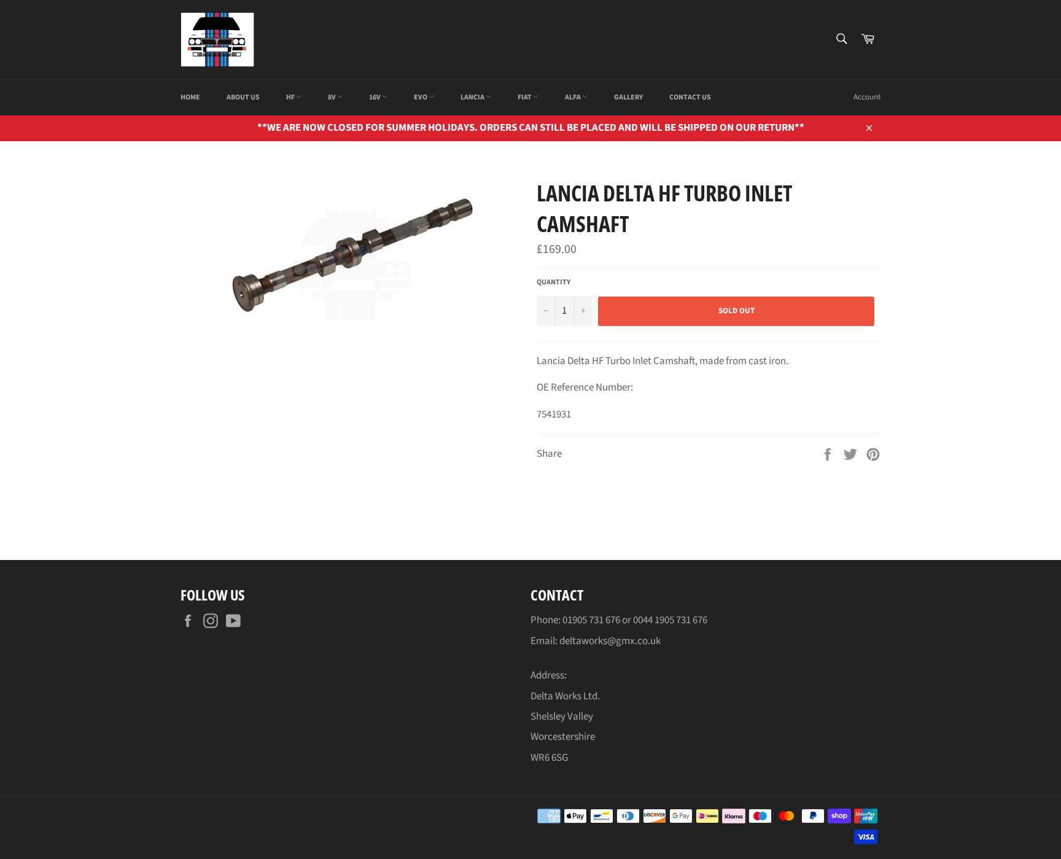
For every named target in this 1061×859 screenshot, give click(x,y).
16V (375, 97)
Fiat (525, 97)
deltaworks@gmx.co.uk (610, 641)
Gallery (628, 97)
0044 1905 (654, 620)
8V (332, 97)
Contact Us (690, 97)
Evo (421, 97)
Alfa (573, 97)
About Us (243, 97)
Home (190, 97)
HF (291, 97)
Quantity (553, 282)
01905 (575, 620)
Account (866, 97)
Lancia (473, 97)
